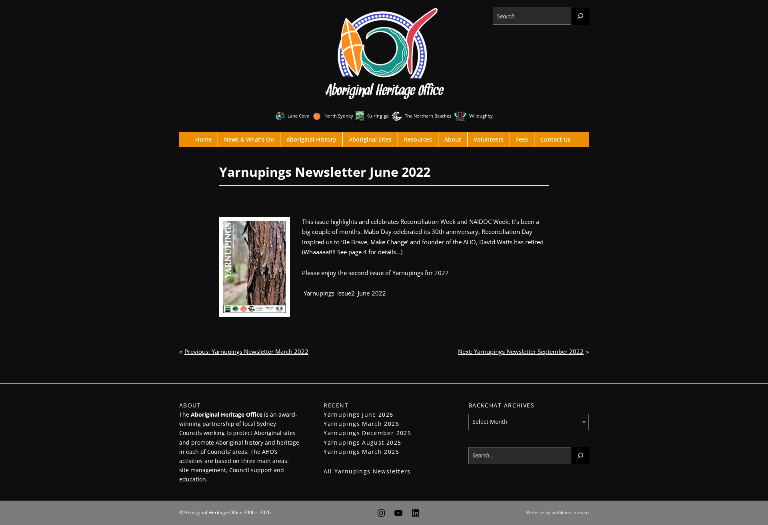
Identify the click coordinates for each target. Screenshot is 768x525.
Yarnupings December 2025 (367, 433)
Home (203, 139)
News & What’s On (249, 139)
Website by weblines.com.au (557, 512)
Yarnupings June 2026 (358, 414)
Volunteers (489, 139)
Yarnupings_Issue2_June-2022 (345, 293)
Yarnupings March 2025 (361, 451)
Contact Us (555, 139)
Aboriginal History (311, 139)
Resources (418, 139)
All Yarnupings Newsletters (367, 471)
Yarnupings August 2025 (362, 442)
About (452, 139)
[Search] (580, 16)
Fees (522, 139)
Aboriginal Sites (370, 139)
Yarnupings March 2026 (361, 423)
